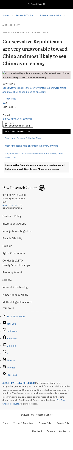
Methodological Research (17, 302)
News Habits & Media (15, 294)
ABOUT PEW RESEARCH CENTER (18, 382)
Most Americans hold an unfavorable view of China (31, 145)
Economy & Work (12, 272)
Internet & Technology (15, 287)
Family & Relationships (16, 265)
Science (7, 280)
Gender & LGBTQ (12, 260)
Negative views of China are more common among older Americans (34, 155)
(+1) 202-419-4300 (12, 205)
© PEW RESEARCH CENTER (17, 119)
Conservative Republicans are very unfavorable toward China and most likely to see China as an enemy (35, 167)
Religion (7, 245)
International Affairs (14, 223)
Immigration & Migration (17, 231)
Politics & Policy (11, 216)
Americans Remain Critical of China (25, 32)
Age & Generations (13, 253)
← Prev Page (9, 98)
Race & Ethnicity (12, 238)
